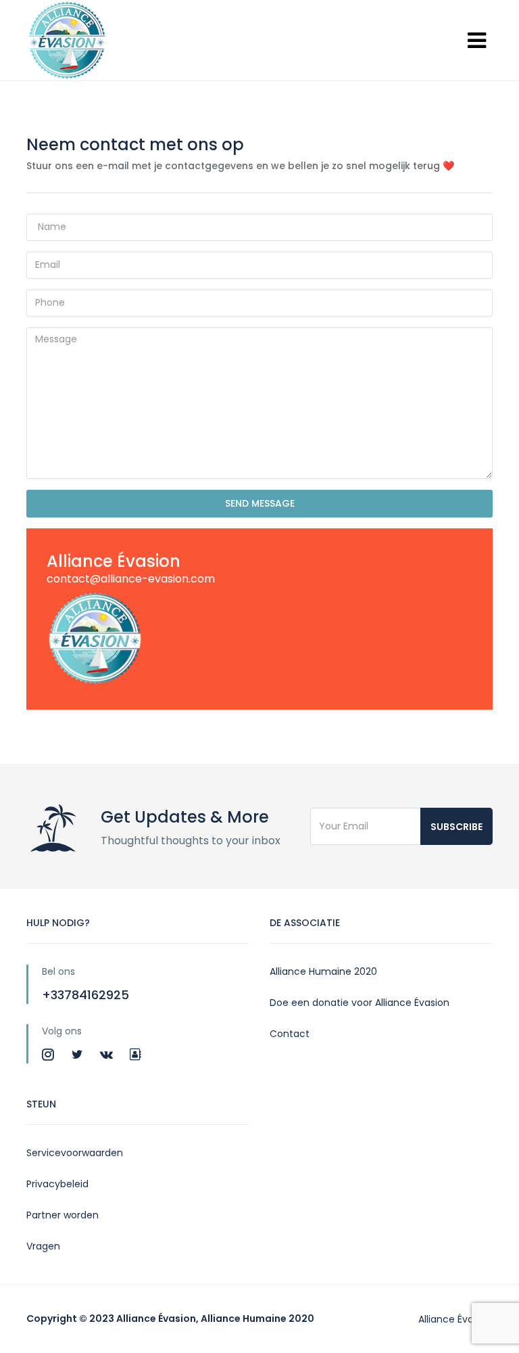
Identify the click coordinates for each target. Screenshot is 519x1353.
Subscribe (456, 826)
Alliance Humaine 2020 (323, 971)
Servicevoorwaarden (74, 1153)
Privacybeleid (57, 1184)
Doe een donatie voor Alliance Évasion (359, 1002)
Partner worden (62, 1215)
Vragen (43, 1246)
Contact (290, 1033)
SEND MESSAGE (260, 503)
